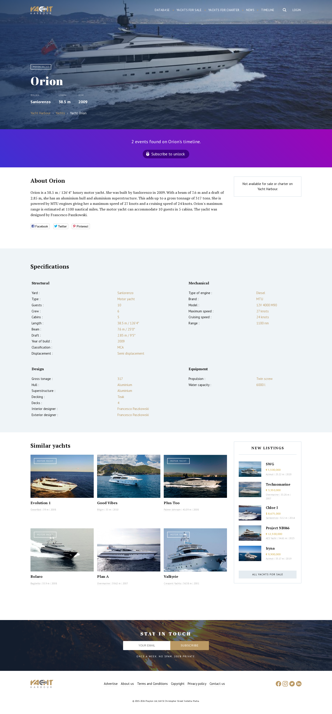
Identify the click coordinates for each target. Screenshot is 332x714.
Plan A (103, 576)
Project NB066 (277, 528)
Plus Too (172, 502)
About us (127, 683)
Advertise (111, 683)
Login (296, 10)
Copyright (178, 683)
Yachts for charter (224, 10)
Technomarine (278, 484)
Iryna (270, 548)
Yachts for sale (189, 10)
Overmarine (104, 583)
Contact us (217, 683)
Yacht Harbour (41, 10)
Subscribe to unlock (168, 154)
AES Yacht (271, 538)
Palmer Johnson (172, 509)
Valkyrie (171, 576)
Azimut (270, 474)
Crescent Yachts (172, 583)
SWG (270, 464)
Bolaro (36, 576)
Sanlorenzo (40, 101)
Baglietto (35, 583)
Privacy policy (197, 683)
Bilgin (100, 509)
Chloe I (272, 507)
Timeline (267, 10)
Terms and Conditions (152, 683)
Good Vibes (107, 502)
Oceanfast (35, 509)
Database (162, 10)
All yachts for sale (267, 574)
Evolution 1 (40, 502)
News (250, 10)
